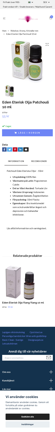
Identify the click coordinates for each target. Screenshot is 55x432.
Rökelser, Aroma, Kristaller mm (24, 30)
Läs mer (6, 389)
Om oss (6, 371)
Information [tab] (16, 161)
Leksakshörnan (9, 343)
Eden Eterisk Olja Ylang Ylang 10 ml (23, 302)
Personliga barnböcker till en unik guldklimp (24, 336)
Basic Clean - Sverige (12, 339)
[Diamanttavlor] (28, 18)
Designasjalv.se (35, 339)
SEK (45, 2)
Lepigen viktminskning (13, 332)
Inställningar (27, 424)
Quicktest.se (36, 332)
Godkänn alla (27, 417)
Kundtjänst (8, 380)
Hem (4, 30)
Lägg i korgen (29, 133)
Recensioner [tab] (39, 161)
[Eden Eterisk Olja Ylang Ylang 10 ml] (27, 282)
